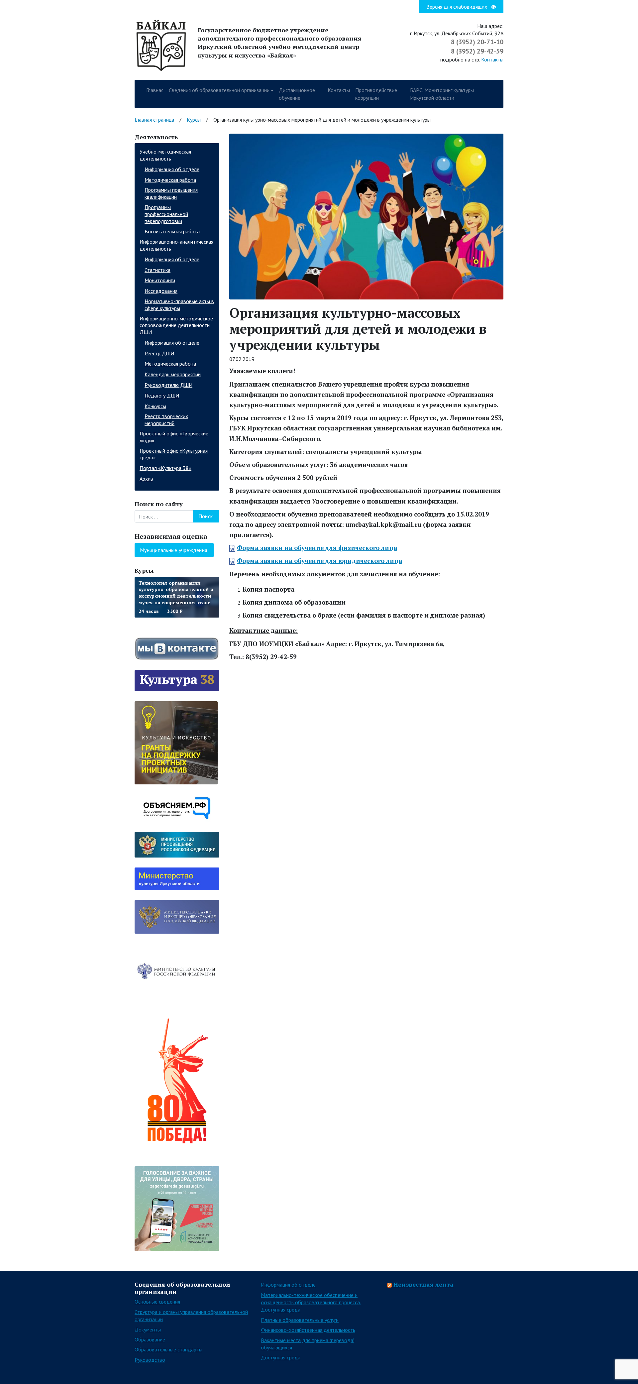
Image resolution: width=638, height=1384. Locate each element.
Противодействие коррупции (376, 94)
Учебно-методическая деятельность (165, 155)
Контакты (492, 59)
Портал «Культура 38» (165, 468)
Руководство (150, 1359)
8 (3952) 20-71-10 (477, 42)
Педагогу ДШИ (162, 395)
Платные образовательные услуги (300, 1320)
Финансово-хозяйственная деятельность (308, 1329)
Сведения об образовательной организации (219, 90)
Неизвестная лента (423, 1284)
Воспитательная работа (172, 231)
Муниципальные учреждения (173, 550)
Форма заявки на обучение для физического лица (317, 548)
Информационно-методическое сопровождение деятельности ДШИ (176, 325)
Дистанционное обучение (297, 94)
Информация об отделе (172, 169)
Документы (148, 1329)
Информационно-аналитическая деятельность (176, 245)
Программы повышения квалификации (171, 193)
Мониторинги (160, 280)
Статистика (157, 270)
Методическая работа (170, 179)
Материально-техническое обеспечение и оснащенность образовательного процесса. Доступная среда (311, 1302)
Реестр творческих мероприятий (166, 419)
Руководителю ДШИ (168, 385)
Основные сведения (157, 1301)
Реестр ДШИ (159, 353)
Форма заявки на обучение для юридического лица (319, 561)
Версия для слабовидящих (457, 6)
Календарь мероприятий (173, 374)
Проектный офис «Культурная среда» (174, 454)
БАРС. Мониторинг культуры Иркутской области (442, 94)
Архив (146, 478)
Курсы (194, 119)
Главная (154, 90)
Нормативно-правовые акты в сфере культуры (179, 304)
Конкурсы (155, 406)
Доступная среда (280, 1357)
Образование (150, 1339)
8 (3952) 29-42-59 (477, 51)
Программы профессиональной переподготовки (166, 214)
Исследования (161, 291)
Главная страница (154, 119)
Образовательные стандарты (168, 1349)
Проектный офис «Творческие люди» (174, 437)
